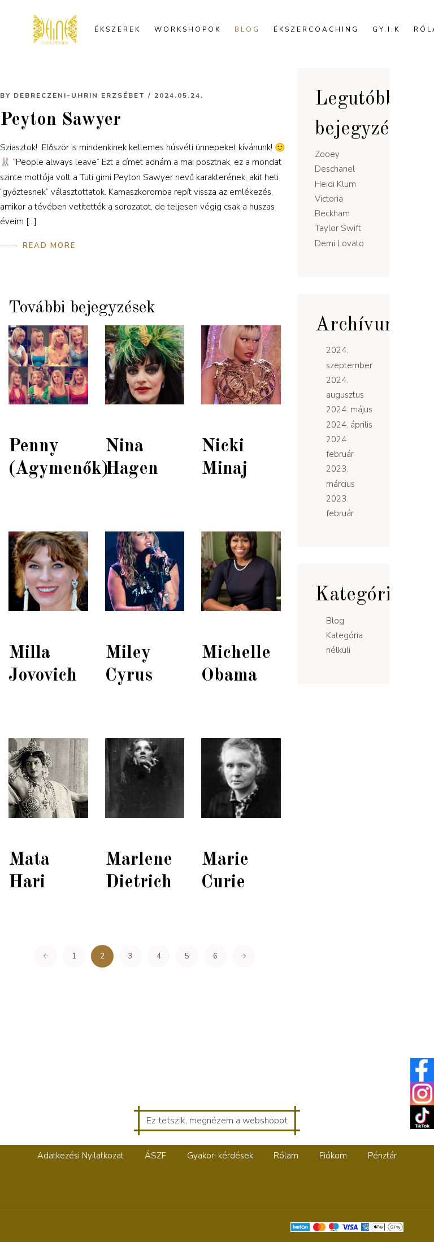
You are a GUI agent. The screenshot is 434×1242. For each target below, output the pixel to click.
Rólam (286, 1155)
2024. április (349, 424)
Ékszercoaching (316, 29)
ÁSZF (155, 1155)
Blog (247, 29)
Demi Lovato (339, 243)
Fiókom (333, 1155)
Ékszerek (117, 29)
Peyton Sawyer (60, 120)
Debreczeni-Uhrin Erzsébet (79, 95)
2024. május (349, 409)
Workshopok (187, 29)
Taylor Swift (338, 228)
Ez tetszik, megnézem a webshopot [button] (217, 1120)
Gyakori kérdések (220, 1155)
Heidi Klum (335, 184)
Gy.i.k (386, 29)
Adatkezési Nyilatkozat (80, 1155)
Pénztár (382, 1155)
